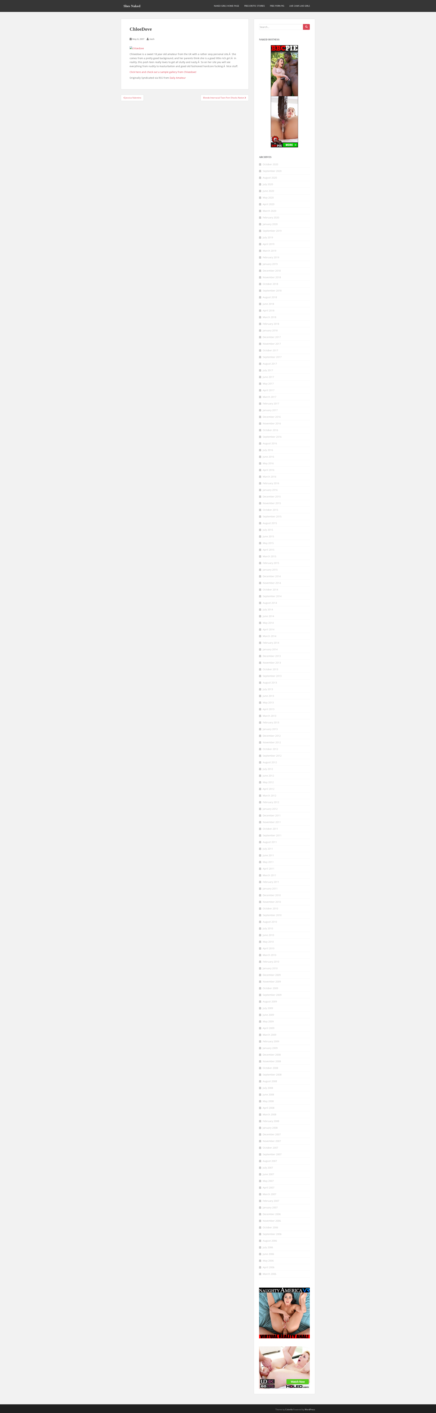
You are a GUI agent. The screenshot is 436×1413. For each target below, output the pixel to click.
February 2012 (271, 802)
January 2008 (270, 1127)
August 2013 (270, 682)
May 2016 (268, 463)
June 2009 (268, 1014)
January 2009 (270, 1048)
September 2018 (272, 290)
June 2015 (268, 536)
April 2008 (268, 1107)
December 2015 (272, 496)
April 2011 (268, 868)
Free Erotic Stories (254, 5)
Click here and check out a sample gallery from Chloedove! (163, 72)
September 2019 (272, 230)
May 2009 (268, 1021)
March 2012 (269, 795)
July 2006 (268, 1247)
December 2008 (272, 1054)
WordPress (310, 1409)
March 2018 (269, 317)
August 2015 (270, 523)
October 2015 (270, 509)
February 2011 (271, 882)
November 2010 (272, 901)
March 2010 (269, 955)
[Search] (306, 27)
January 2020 (270, 224)
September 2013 (272, 676)
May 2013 (268, 702)
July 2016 (268, 450)
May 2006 (268, 1260)
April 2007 (268, 1187)
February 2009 (271, 1041)
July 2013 (268, 689)
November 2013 (272, 662)
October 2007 (270, 1147)
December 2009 (272, 975)
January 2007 (270, 1207)
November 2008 (272, 1061)
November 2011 (272, 822)
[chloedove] (137, 48)
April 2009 (268, 1028)
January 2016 (270, 490)
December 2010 (272, 895)
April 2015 (268, 549)
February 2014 (271, 642)
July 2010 (268, 928)
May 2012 (268, 782)
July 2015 (268, 529)
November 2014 (272, 583)
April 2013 (268, 709)
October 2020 (270, 164)
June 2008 (268, 1094)
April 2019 (268, 244)
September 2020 (272, 171)
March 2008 (269, 1114)
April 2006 (268, 1267)
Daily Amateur (178, 77)
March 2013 (269, 715)
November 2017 (272, 343)
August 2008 (270, 1081)
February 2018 (271, 323)
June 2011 (268, 855)
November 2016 (272, 423)
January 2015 (270, 569)
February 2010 (271, 961)
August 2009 (270, 1001)
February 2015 (271, 563)
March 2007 (269, 1194)
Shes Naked (131, 6)
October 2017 (270, 350)
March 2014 (269, 636)
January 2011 (270, 888)
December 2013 (272, 656)
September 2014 (272, 596)
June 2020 (268, 191)
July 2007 (268, 1167)
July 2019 (268, 237)
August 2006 (270, 1240)
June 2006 (268, 1254)
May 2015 (268, 543)
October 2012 (270, 749)
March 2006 (269, 1274)
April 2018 (268, 310)
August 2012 (270, 762)
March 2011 (269, 875)
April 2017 (268, 390)
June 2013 (268, 695)
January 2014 (270, 649)
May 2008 (268, 1101)
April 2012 (268, 788)
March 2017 (269, 396)
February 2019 (271, 257)
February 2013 (271, 722)
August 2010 (270, 921)
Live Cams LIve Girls (299, 5)
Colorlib (289, 1409)
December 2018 (272, 270)
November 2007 (272, 1141)
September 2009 (272, 994)
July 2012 (268, 769)
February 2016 (271, 483)
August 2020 (270, 177)
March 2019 (269, 250)
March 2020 (269, 210)
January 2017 (270, 410)
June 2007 (268, 1174)
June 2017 (268, 377)
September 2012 (272, 755)
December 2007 (272, 1134)
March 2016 (269, 476)
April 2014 (268, 629)
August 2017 (270, 363)
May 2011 (268, 862)
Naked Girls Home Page (226, 5)
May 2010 (268, 941)
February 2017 (271, 403)
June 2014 (268, 616)
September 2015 (272, 516)
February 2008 (271, 1121)
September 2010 (272, 915)
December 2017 (272, 337)
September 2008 (272, 1074)
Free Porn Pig (277, 5)
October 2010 (270, 908)
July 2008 (268, 1087)
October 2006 (270, 1227)
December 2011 (272, 815)
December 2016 (272, 416)
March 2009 (269, 1034)
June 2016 (268, 456)
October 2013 (270, 669)
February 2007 (271, 1200)
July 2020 (268, 184)
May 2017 (268, 383)
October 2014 (270, 589)
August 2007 (270, 1161)
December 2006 (272, 1214)
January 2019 (270, 264)
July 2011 (268, 848)
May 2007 (268, 1180)
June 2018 (268, 303)
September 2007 (272, 1154)
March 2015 (269, 556)
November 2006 (272, 1220)
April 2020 (268, 204)
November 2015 (272, 503)
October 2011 (270, 828)
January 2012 (270, 808)
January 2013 (270, 729)
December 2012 (272, 735)
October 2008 (270, 1068)
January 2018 (270, 330)
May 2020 (268, 197)
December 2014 (272, 576)
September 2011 (272, 835)
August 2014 (270, 602)
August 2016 (270, 443)
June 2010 (268, 935)
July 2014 (268, 609)
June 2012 (268, 775)
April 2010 (268, 948)
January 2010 (270, 968)
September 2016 (272, 436)
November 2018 (272, 277)
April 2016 (268, 470)
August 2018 (270, 297)
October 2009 (270, 988)
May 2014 (268, 622)
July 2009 (268, 1008)
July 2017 (268, 370)
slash (151, 39)
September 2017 (272, 357)
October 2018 (270, 284)
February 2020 (271, 217)
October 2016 (270, 430)
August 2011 (270, 842)
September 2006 (272, 1234)
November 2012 (272, 742)
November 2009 (272, 981)
